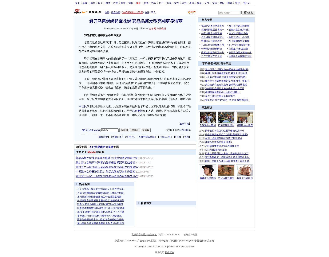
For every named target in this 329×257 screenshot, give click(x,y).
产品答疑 (209, 240)
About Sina (131, 240)
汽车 (153, 3)
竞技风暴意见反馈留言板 (144, 234)
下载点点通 (165, 137)
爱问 (222, 3)
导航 (237, 3)
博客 (131, 3)
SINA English (186, 240)
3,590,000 (183, 130)
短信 (214, 3)
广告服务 (142, 240)
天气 (207, 3)
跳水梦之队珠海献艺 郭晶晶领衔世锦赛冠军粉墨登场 (107, 167)
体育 (92, 3)
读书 (184, 3)
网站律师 (174, 240)
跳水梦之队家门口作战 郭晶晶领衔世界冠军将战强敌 (107, 176)
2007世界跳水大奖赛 (132, 12)
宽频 (146, 3)
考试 (191, 3)
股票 (115, 3)
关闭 (186, 137)
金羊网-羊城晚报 (157, 28)
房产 (161, 3)
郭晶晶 (92, 152)
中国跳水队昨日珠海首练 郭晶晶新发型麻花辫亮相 (105, 171)
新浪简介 (119, 240)
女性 (176, 3)
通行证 (246, 3)
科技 (123, 3)
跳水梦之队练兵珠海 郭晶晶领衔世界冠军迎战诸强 (105, 162)
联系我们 (152, 240)
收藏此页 (116, 137)
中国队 (83, 106)
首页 (77, 3)
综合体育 (115, 12)
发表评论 (184, 123)
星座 (199, 3)
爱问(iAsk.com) (91, 129)
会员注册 (199, 240)
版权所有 (169, 252)
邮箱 (230, 3)
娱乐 (100, 3)
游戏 (169, 3)
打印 (177, 137)
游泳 (147, 12)
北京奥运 (137, 110)
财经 (108, 3)
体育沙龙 (103, 137)
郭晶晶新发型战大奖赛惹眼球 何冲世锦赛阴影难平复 (107, 158)
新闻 (85, 3)
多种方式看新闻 (147, 137)
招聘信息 (163, 240)
